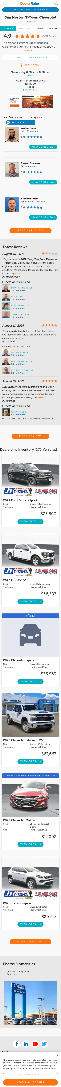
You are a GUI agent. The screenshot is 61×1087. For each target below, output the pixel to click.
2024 (20, 500)
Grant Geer (18, 412)
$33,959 (48, 674)
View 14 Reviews (43, 182)
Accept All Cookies (30, 1082)
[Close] (57, 1055)
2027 (20, 660)
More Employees (30, 230)
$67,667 (48, 754)
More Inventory (30, 941)
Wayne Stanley (20, 353)
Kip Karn (16, 297)
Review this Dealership (30, 10)
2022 (19, 820)
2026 (24, 740)
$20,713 (49, 917)
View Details (30, 521)
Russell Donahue (22, 370)
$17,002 (49, 837)
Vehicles (54, 28)
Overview (8, 28)
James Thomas (20, 315)
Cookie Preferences (30, 1075)
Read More (30, 50)
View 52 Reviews (43, 217)
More (18, 274)
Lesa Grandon (20, 306)
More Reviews (30, 436)
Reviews (40, 28)
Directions (30, 90)
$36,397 (48, 594)
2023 (14, 580)
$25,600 (48, 514)
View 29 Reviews (43, 147)
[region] (30, 1069)
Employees (24, 28)
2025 (17, 903)
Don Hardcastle (22, 288)
